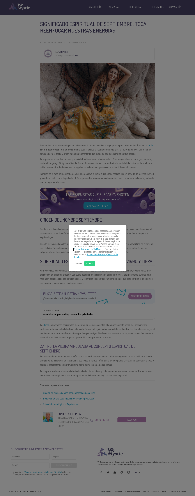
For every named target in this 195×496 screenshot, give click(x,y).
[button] (79, 263)
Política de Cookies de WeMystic (88, 249)
